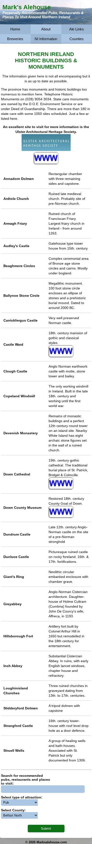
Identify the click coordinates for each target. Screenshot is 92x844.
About (46, 29)
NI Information (46, 39)
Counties (76, 39)
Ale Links (76, 29)
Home (15, 29)
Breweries (15, 39)
